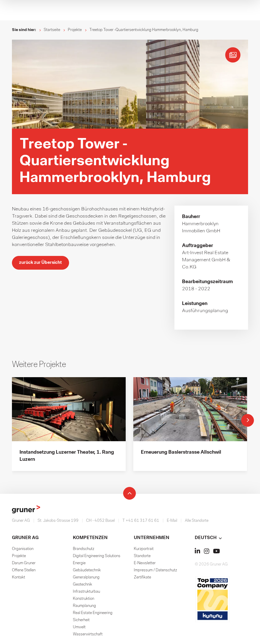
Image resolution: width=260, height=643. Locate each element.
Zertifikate (142, 577)
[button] (221, 538)
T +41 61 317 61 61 (140, 521)
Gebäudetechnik (87, 570)
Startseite (52, 30)
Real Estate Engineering (92, 613)
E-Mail (172, 521)
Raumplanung (84, 606)
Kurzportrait (144, 549)
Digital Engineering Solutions (96, 556)
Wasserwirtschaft (88, 634)
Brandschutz (83, 549)
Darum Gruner (24, 563)
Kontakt (18, 577)
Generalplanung (86, 577)
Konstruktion (83, 599)
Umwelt (79, 627)
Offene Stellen (24, 570)
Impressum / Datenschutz (155, 570)
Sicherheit (81, 620)
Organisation (23, 549)
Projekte (75, 30)
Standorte (142, 556)
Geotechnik (82, 584)
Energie (79, 563)
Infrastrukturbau (86, 591)
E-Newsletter (145, 563)
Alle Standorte (196, 521)
